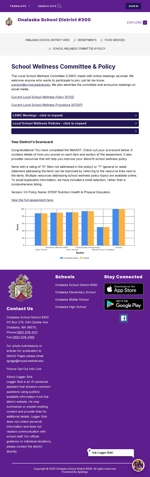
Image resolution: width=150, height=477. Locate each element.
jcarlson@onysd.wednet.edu (30, 85)
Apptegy (83, 471)
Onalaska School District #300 (47, 40)
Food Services (115, 40)
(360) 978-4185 (23, 337)
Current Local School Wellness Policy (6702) (42, 97)
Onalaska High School (70, 307)
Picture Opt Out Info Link (24, 369)
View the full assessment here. (32, 200)
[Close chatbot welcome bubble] (89, 450)
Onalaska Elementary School (75, 292)
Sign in (133, 6)
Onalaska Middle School (72, 299)
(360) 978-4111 (27, 332)
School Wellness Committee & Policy (79, 48)
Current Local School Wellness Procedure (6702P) (46, 105)
